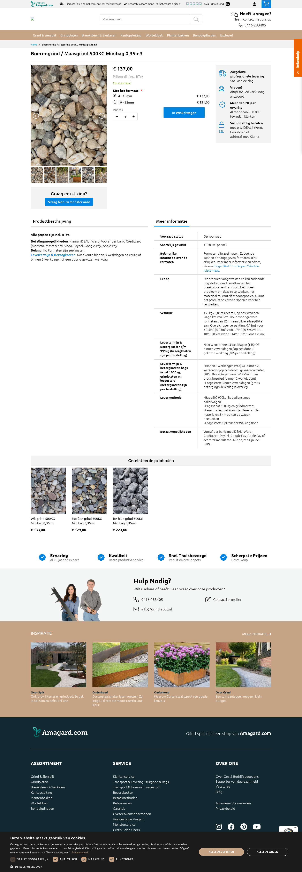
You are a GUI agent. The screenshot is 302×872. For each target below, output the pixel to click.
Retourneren (122, 803)
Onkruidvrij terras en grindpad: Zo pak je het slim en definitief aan (57, 698)
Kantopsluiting (41, 792)
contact (248, 19)
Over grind (223, 692)
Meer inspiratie (255, 634)
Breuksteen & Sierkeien (48, 787)
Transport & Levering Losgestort (136, 787)
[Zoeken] (196, 19)
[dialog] (151, 852)
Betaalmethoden (125, 797)
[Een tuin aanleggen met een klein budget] (243, 664)
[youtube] (257, 827)
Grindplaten (39, 781)
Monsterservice (124, 824)
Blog (219, 791)
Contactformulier (227, 599)
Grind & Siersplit (42, 776)
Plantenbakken (41, 797)
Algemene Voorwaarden (233, 803)
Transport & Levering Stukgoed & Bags (141, 781)
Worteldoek (39, 803)
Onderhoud (100, 692)
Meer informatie (171, 221)
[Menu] (295, 828)
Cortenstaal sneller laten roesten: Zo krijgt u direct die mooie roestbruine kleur (117, 700)
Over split (37, 692)
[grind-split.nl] (32, 18)
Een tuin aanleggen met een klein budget (239, 698)
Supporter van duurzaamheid (237, 781)
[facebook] (231, 827)
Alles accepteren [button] (221, 852)
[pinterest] (243, 827)
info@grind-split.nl (156, 609)
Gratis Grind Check (126, 829)
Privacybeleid (225, 808)
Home (34, 44)
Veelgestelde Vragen (128, 819)
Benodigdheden (42, 808)
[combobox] (145, 19)
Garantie (119, 808)
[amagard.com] (89, 733)
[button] (101, 866)
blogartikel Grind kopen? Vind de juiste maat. (231, 268)
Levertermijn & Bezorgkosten (53, 254)
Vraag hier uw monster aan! (69, 201)
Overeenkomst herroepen (132, 813)
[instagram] (219, 827)
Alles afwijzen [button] (267, 852)
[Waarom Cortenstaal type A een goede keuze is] (182, 664)
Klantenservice (124, 776)
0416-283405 (255, 25)
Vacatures (223, 786)
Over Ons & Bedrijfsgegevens (237, 776)
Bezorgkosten (123, 792)
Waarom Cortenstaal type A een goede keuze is (180, 698)
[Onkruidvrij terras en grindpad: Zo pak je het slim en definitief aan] (58, 664)
